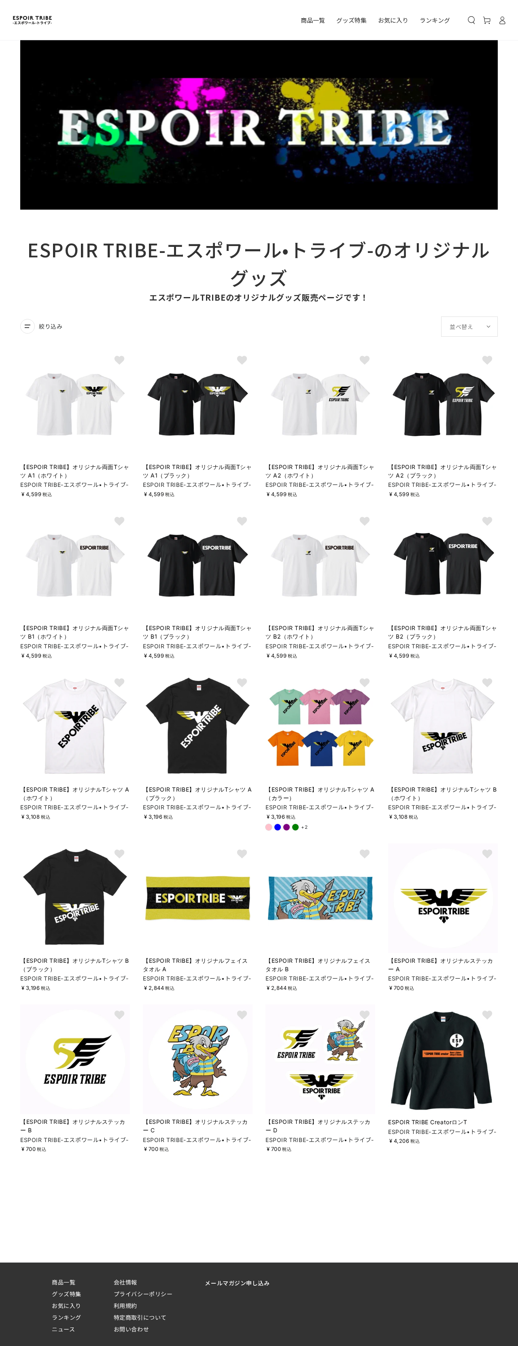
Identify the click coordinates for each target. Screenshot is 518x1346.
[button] (471, 20)
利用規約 (125, 1305)
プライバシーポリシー (143, 1294)
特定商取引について (140, 1317)
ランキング (66, 1317)
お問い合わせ (131, 1329)
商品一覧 (63, 1282)
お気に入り (66, 1305)
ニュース (63, 1329)
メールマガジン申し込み (237, 1283)
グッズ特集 (66, 1294)
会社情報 (125, 1282)
